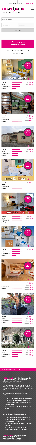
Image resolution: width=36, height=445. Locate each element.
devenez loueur (29, 3)
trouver (18, 30)
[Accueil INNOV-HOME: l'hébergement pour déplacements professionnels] (17, 10)
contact (20, 3)
